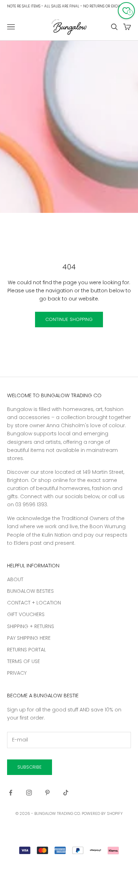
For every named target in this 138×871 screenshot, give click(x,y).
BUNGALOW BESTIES (30, 591)
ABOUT (15, 579)
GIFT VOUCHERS (26, 614)
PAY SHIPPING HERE (29, 638)
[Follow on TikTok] (65, 792)
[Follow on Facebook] (10, 792)
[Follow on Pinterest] (47, 792)
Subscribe (29, 767)
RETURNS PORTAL (26, 649)
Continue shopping (69, 319)
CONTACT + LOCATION (34, 602)
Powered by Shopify (102, 813)
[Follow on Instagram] (29, 792)
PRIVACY (17, 672)
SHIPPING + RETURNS (30, 626)
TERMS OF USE (23, 661)
